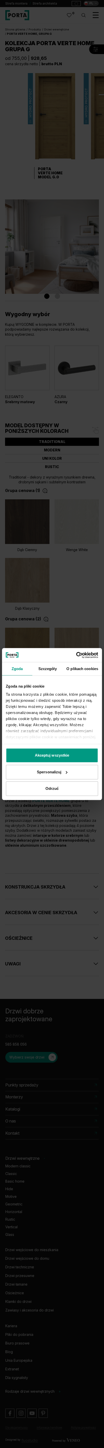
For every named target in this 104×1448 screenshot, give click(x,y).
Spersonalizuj (49, 772)
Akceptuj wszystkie (52, 755)
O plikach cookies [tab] (82, 669)
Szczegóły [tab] (47, 669)
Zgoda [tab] (17, 669)
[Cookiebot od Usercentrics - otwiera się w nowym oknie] (76, 655)
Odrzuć (52, 788)
